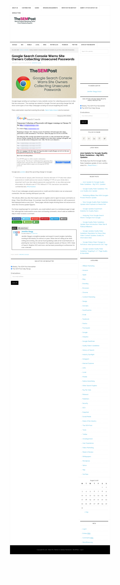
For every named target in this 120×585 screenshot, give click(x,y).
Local (84, 372)
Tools (84, 430)
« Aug (86, 512)
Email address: (15, 273)
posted (22, 172)
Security (85, 403)
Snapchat (85, 412)
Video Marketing (88, 447)
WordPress (76, 549)
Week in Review (87, 452)
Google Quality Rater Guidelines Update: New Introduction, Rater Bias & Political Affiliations (93, 224)
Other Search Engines (89, 385)
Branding (85, 283)
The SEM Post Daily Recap (21, 269)
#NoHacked (31, 187)
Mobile (84, 377)
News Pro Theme (53, 549)
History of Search (88, 350)
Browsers (85, 288)
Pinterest (85, 394)
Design (84, 301)
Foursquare (86, 328)
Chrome (21, 254)
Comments (87, 538)
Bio (15, 228)
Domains (85, 306)
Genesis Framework (66, 549)
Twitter (84, 434)
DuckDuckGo (86, 310)
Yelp (83, 470)
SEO (83, 408)
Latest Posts (24, 228)
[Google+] (19, 232)
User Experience (88, 443)
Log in (84, 529)
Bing (83, 279)
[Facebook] (16, 232)
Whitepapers (86, 456)
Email (84, 314)
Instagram (85, 359)
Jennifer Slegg (27, 231)
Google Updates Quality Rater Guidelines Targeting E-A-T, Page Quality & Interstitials (93, 251)
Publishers (85, 399)
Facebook (85, 319)
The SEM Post (25, 20)
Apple (84, 275)
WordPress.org (87, 542)
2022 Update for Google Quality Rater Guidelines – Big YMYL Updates (93, 155)
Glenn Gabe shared (51, 110)
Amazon (85, 270)
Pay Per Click (86, 390)
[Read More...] (92, 165)
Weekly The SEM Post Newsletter (24, 266)
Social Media (86, 416)
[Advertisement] (73, 29)
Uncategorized (87, 439)
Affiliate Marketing (88, 266)
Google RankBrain (88, 341)
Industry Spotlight (88, 354)
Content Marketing (88, 297)
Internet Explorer (88, 363)
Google (26, 254)
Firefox (84, 323)
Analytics (85, 337)
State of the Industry (89, 421)
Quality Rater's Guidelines (90, 345)
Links (84, 368)
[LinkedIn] (16, 235)
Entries (86, 533)
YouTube (85, 474)
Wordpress (86, 461)
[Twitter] (14, 232)
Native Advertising (88, 381)
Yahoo (84, 465)
